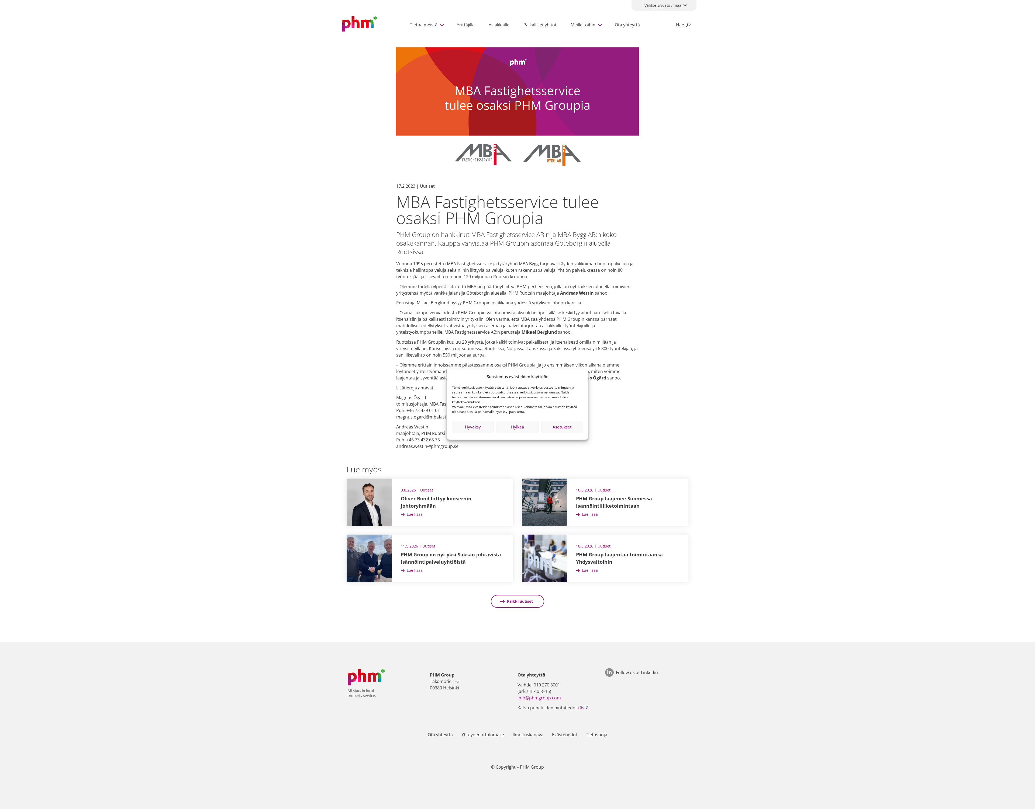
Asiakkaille (499, 25)
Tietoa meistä (423, 25)
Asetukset (562, 427)
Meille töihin (583, 25)
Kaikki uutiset (520, 601)
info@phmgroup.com (539, 698)
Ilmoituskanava (528, 735)
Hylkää (517, 427)
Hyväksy (473, 427)
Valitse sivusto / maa (662, 5)
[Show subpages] (443, 24)
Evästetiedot (564, 735)
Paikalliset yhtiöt (540, 25)
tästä (583, 708)
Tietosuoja (596, 735)
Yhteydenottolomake (482, 735)
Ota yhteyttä (627, 25)
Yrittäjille (466, 25)
